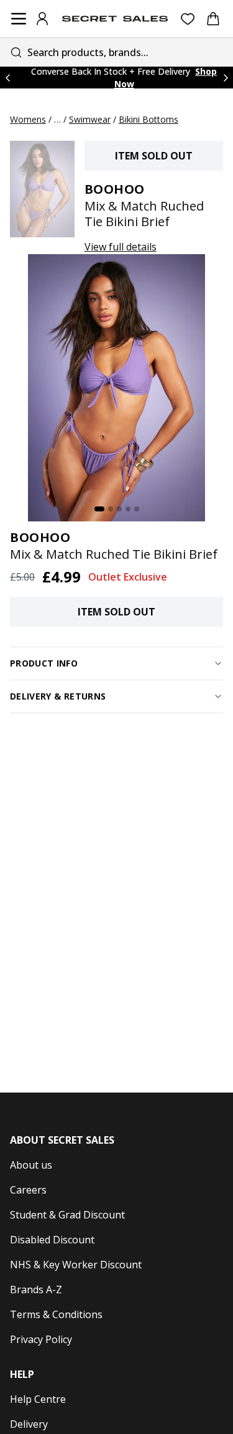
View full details (121, 247)
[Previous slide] (7, 77)
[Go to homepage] (115, 18)
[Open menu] (18, 19)
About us (31, 1165)
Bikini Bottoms (148, 119)
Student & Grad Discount (67, 1215)
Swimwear (90, 119)
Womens (28, 119)
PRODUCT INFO (44, 663)
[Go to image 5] (136, 508)
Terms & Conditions (56, 1314)
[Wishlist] (188, 19)
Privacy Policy (41, 1339)
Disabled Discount (52, 1239)
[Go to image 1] (99, 508)
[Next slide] (225, 77)
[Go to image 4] (128, 508)
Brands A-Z (36, 1289)
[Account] (42, 18)
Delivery (29, 1424)
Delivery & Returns (58, 696)
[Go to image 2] (110, 508)
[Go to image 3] (119, 508)
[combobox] (116, 52)
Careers (28, 1190)
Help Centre (38, 1399)
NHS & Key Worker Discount (76, 1264)
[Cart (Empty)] (213, 18)
